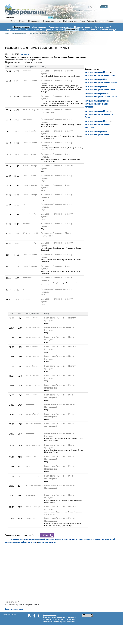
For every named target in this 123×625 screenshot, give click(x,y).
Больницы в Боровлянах (33, 29)
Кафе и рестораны (14, 29)
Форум (58, 21)
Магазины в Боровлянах (83, 27)
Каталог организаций (103, 27)
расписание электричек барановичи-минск (21, 542)
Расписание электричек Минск (96, 134)
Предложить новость (21, 27)
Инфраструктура (70, 21)
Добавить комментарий (14, 609)
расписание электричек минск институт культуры (64, 539)
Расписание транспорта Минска (19, 33)
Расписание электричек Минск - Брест (99, 75)
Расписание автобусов (89, 29)
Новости (23, 21)
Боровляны (25, 54)
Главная (7, 33)
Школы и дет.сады (39, 27)
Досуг (82, 21)
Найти (50, 17)
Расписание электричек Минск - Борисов (100, 82)
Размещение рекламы (49, 615)
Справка (110, 21)
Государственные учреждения (60, 27)
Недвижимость (34, 21)
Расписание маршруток (108, 29)
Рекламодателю (72, 29)
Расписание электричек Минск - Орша (99, 89)
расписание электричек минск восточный (99, 539)
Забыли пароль (88, 10)
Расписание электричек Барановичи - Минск (40, 33)
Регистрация (79, 10)
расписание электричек (47, 542)
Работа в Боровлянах (96, 21)
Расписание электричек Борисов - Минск (100, 96)
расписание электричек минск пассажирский (28, 539)
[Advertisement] (62, 571)
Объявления (48, 21)
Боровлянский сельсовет (54, 29)
